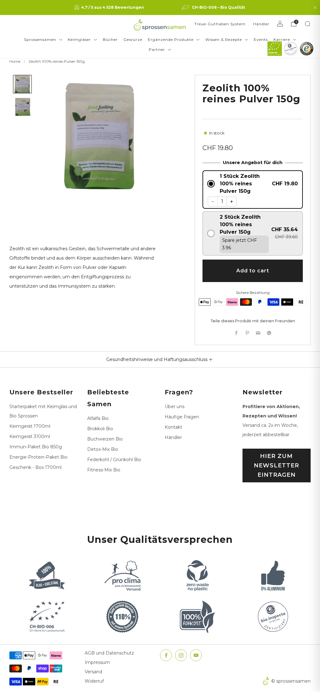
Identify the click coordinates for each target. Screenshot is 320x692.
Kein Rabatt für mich (160, 411)
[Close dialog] (220, 272)
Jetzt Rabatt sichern (160, 388)
